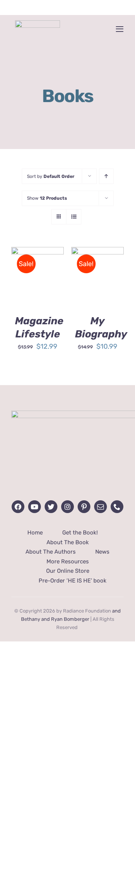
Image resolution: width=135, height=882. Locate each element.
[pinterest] (84, 506)
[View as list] (73, 216)
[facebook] (18, 506)
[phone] (117, 506)
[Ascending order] (106, 176)
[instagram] (67, 506)
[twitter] (51, 506)
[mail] (100, 506)
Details (27, 290)
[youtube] (34, 506)
